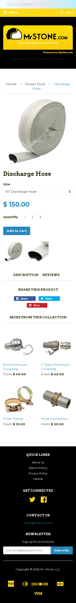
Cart (69, 12)
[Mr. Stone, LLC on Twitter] (32, 501)
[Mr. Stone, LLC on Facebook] (44, 501)
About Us (38, 462)
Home (11, 84)
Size (6, 184)
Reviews (51, 275)
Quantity (10, 217)
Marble (38, 479)
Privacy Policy (38, 473)
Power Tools (35, 84)
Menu (13, 12)
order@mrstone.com (38, 523)
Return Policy (38, 468)
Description (25, 275)
